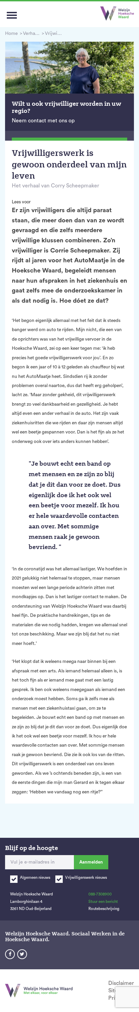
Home (11, 33)
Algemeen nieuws (35, 877)
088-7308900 (100, 894)
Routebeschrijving (103, 909)
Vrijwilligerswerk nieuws (86, 877)
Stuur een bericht (103, 902)
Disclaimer (121, 983)
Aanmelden (91, 862)
